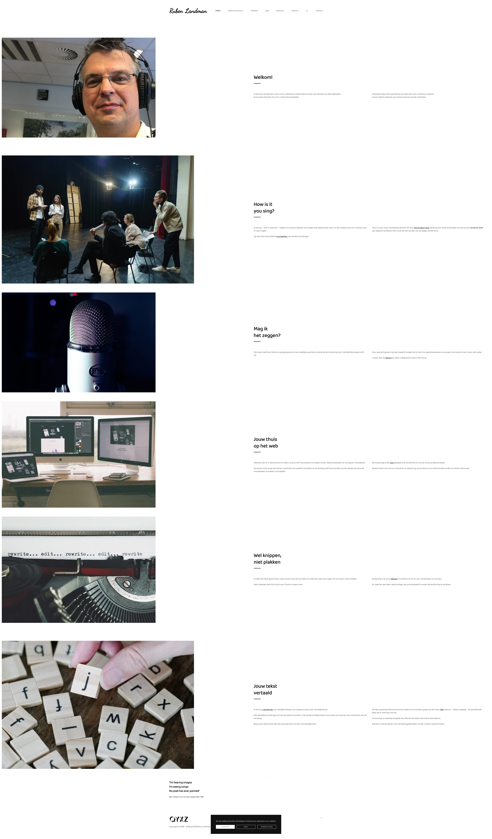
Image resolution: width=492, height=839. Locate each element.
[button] (321, 817)
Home (218, 10)
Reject (246, 827)
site (391, 462)
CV (307, 10)
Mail (442, 709)
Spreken (254, 10)
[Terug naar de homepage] (188, 10)
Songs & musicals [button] (235, 10)
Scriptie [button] (294, 10)
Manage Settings (267, 827)
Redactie (280, 10)
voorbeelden (282, 236)
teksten (394, 578)
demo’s (388, 357)
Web (267, 10)
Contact (319, 10)
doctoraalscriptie (421, 227)
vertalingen (268, 709)
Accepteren (225, 827)
